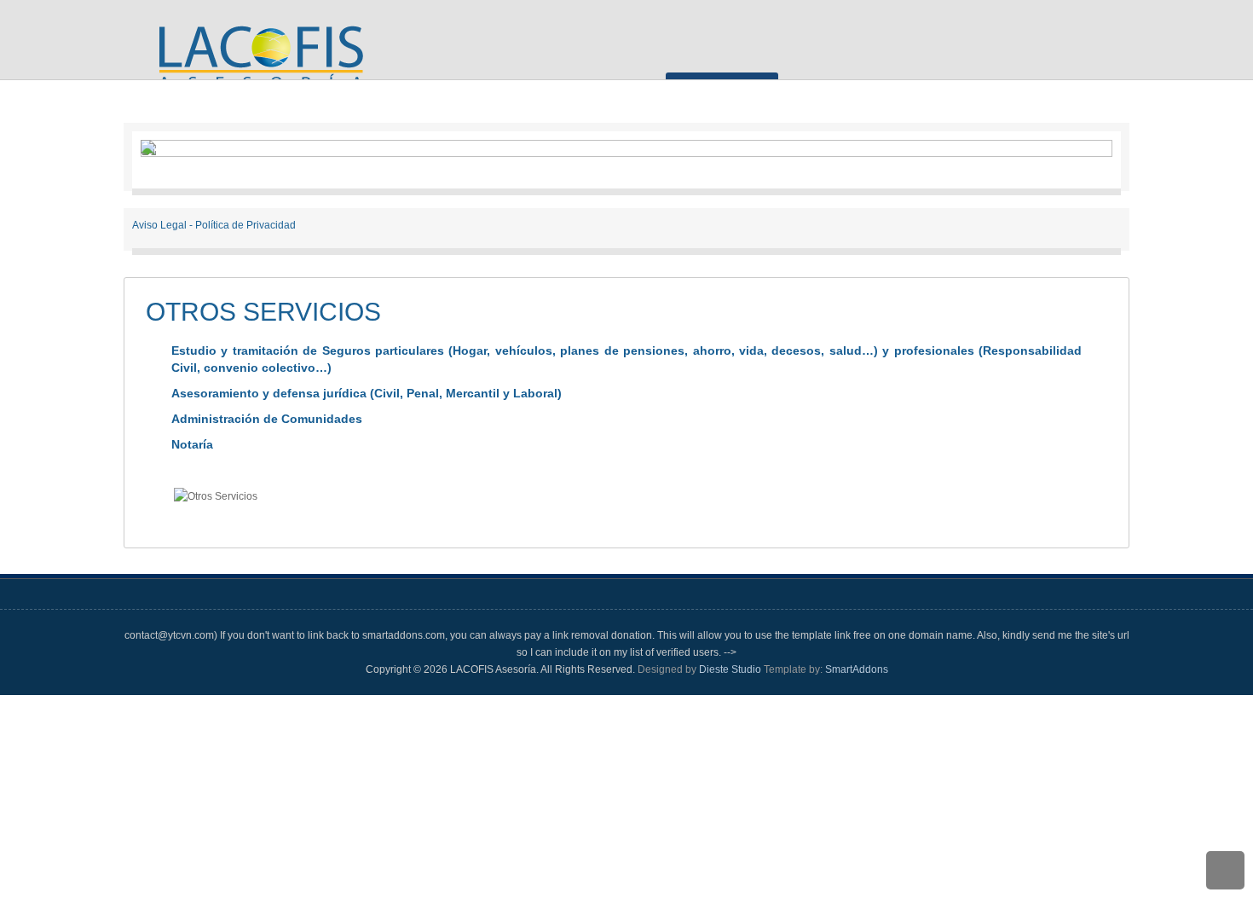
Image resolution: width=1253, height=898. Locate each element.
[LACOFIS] (259, 67)
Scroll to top (1225, 870)
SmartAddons (856, 669)
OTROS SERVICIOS (263, 312)
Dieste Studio (731, 669)
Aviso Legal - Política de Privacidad (214, 225)
